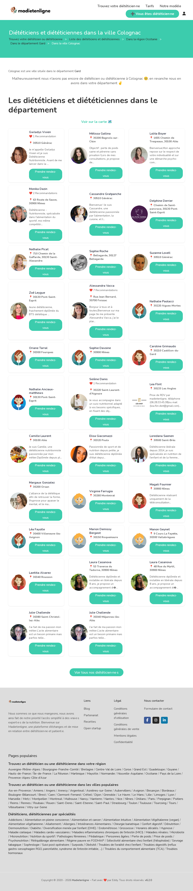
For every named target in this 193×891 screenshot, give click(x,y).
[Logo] (30, 9)
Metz (26, 799)
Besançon (152, 791)
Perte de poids (141, 836)
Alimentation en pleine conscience (47, 820)
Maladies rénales (157, 832)
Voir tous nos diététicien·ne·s (96, 672)
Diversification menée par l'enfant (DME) (70, 828)
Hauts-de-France (19, 774)
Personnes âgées (117, 836)
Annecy (63, 791)
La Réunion (61, 774)
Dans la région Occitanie (142, 39)
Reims (14, 803)
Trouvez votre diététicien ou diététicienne (36, 39)
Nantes (109, 799)
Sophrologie (32, 845)
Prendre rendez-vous (45, 174)
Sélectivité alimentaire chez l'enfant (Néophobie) (138, 841)
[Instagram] (155, 720)
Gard (77, 71)
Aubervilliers (122, 791)
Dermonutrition (18, 828)
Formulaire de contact (158, 709)
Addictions (15, 820)
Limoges (159, 795)
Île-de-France (42, 774)
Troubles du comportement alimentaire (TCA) (134, 849)
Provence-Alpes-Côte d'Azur (27, 778)
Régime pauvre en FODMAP (85, 841)
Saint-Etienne (84, 803)
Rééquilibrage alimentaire (47, 841)
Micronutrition (19, 836)
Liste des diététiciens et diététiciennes (94, 39)
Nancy (84, 799)
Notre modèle (170, 6)
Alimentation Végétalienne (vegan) (156, 820)
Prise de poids (163, 836)
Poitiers (178, 799)
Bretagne (87, 769)
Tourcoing (160, 803)
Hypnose (166, 828)
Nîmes (129, 799)
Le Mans (138, 795)
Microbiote (177, 832)
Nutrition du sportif (42, 836)
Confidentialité (123, 742)
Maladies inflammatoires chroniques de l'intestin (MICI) (107, 832)
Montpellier (39, 799)
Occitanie (151, 774)
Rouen (50, 803)
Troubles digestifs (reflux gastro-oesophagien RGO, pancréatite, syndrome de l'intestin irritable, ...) (92, 847)
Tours (172, 803)
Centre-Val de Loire (108, 769)
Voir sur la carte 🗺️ (96, 121)
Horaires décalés (147, 828)
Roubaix (38, 803)
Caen (51, 795)
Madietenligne (80, 880)
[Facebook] (147, 720)
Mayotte (92, 774)
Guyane (172, 769)
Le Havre (124, 795)
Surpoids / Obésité (84, 845)
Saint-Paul (102, 803)
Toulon (133, 803)
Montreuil (56, 799)
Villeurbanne (16, 807)
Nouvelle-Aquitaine (130, 774)
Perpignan (164, 799)
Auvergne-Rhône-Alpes (24, 769)
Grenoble (109, 795)
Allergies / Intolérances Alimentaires (87, 824)
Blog (87, 709)
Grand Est (140, 769)
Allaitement (53, 824)
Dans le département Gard (28, 43)
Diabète (35, 828)
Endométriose (108, 828)
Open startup (92, 728)
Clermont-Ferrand (69, 795)
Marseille (14, 799)
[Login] (184, 14)
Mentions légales (125, 736)
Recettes (90, 722)
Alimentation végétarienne (25, 824)
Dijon (97, 795)
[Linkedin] (164, 720)
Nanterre (96, 799)
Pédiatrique (96, 836)
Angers (50, 791)
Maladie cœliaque (19, 832)
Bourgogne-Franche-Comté (61, 769)
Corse (127, 769)
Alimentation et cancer (86, 820)
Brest (42, 795)
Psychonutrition (18, 841)
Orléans (141, 799)
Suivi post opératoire (55, 845)
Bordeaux (168, 791)
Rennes (26, 803)
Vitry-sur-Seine (37, 807)
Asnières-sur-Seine (99, 791)
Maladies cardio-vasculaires (52, 832)
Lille (149, 795)
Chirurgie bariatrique (126, 824)
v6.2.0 (148, 880)
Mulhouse (70, 799)
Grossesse (126, 828)
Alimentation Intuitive (117, 820)
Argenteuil (77, 791)
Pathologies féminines (71, 836)
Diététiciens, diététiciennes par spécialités (42, 814)
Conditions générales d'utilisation (121, 713)
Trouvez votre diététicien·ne (118, 6)
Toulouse (146, 803)
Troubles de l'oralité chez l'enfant (120, 845)
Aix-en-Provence (19, 791)
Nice (119, 799)
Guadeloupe (157, 769)
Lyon (171, 795)
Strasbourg (119, 803)
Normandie (108, 774)
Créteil (87, 795)
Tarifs (150, 6)
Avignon (138, 791)
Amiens (38, 791)
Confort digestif (152, 824)
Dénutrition (171, 824)
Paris (151, 799)
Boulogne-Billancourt (22, 795)
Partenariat (91, 715)
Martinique (77, 774)
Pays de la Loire (170, 774)
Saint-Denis (65, 803)
